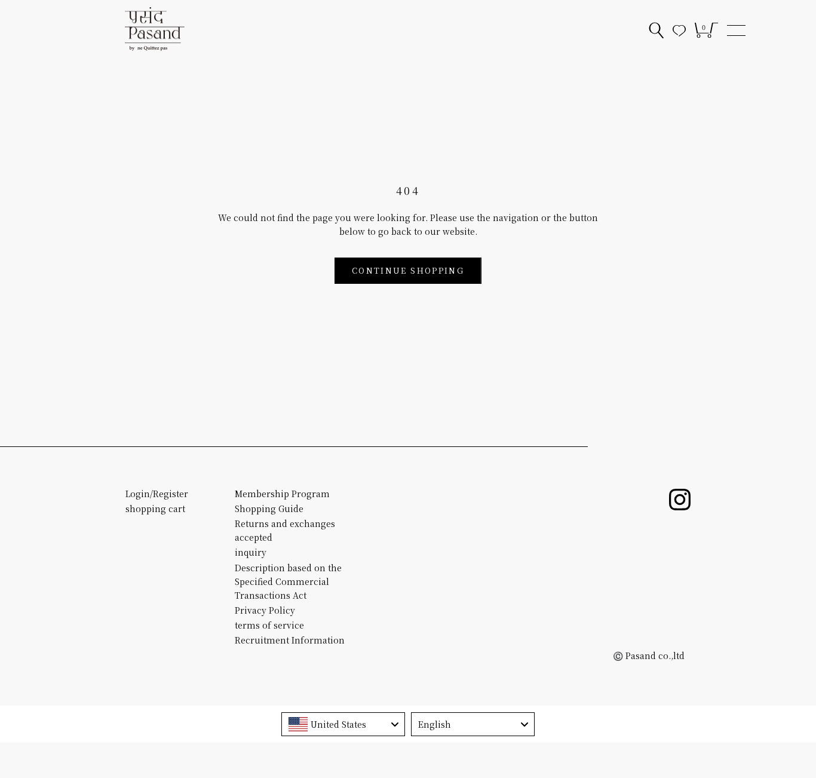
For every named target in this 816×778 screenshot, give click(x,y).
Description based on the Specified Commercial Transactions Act (288, 581)
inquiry (250, 552)
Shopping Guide (269, 508)
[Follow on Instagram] (680, 499)
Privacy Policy (265, 610)
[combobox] (343, 724)
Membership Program (282, 494)
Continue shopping (408, 270)
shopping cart (155, 508)
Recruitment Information (290, 640)
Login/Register (156, 494)
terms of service (269, 625)
